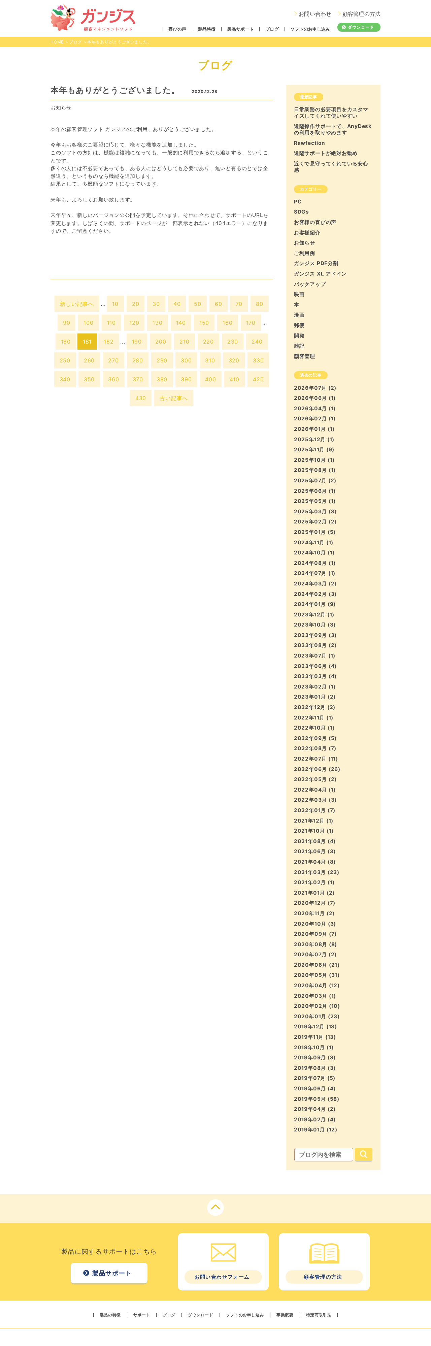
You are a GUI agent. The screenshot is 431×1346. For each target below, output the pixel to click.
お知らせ (61, 107)
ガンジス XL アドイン (320, 273)
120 (134, 322)
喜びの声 (177, 29)
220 (208, 341)
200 (160, 341)
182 (108, 341)
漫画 (299, 315)
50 (197, 303)
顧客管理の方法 (361, 14)
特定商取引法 (319, 1315)
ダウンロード (361, 27)
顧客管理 (304, 356)
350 (89, 379)
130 (157, 322)
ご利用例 (304, 253)
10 (115, 303)
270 (113, 360)
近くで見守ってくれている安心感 (331, 166)
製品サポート (240, 29)
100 (88, 322)
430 (140, 398)
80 (259, 303)
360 (113, 379)
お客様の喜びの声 (315, 222)
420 (258, 379)
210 (184, 341)
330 (258, 360)
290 (162, 360)
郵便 (299, 325)
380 (162, 379)
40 (177, 303)
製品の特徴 (110, 1315)
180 (66, 341)
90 (66, 322)
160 (227, 322)
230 (232, 341)
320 (234, 360)
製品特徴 (207, 29)
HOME (57, 41)
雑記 (299, 346)
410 (234, 379)
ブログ (271, 29)
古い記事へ (174, 398)
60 (218, 303)
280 (137, 360)
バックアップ (310, 284)
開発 (299, 335)
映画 (299, 294)
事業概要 (284, 1315)
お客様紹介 (307, 232)
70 (239, 303)
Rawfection (309, 143)
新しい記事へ (77, 303)
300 (186, 360)
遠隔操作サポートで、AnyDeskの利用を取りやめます (333, 129)
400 (210, 379)
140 (181, 322)
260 (89, 360)
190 (137, 341)
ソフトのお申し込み (310, 29)
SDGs (301, 212)
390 (186, 379)
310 (210, 360)
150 (204, 322)
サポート (141, 1315)
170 (251, 322)
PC (298, 201)
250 (65, 360)
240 (257, 341)
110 (111, 322)
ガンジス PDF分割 (316, 263)
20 (135, 303)
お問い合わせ (315, 14)
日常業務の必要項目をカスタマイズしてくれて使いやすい (331, 112)
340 (65, 379)
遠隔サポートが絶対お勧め (326, 153)
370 (138, 379)
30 (156, 303)
